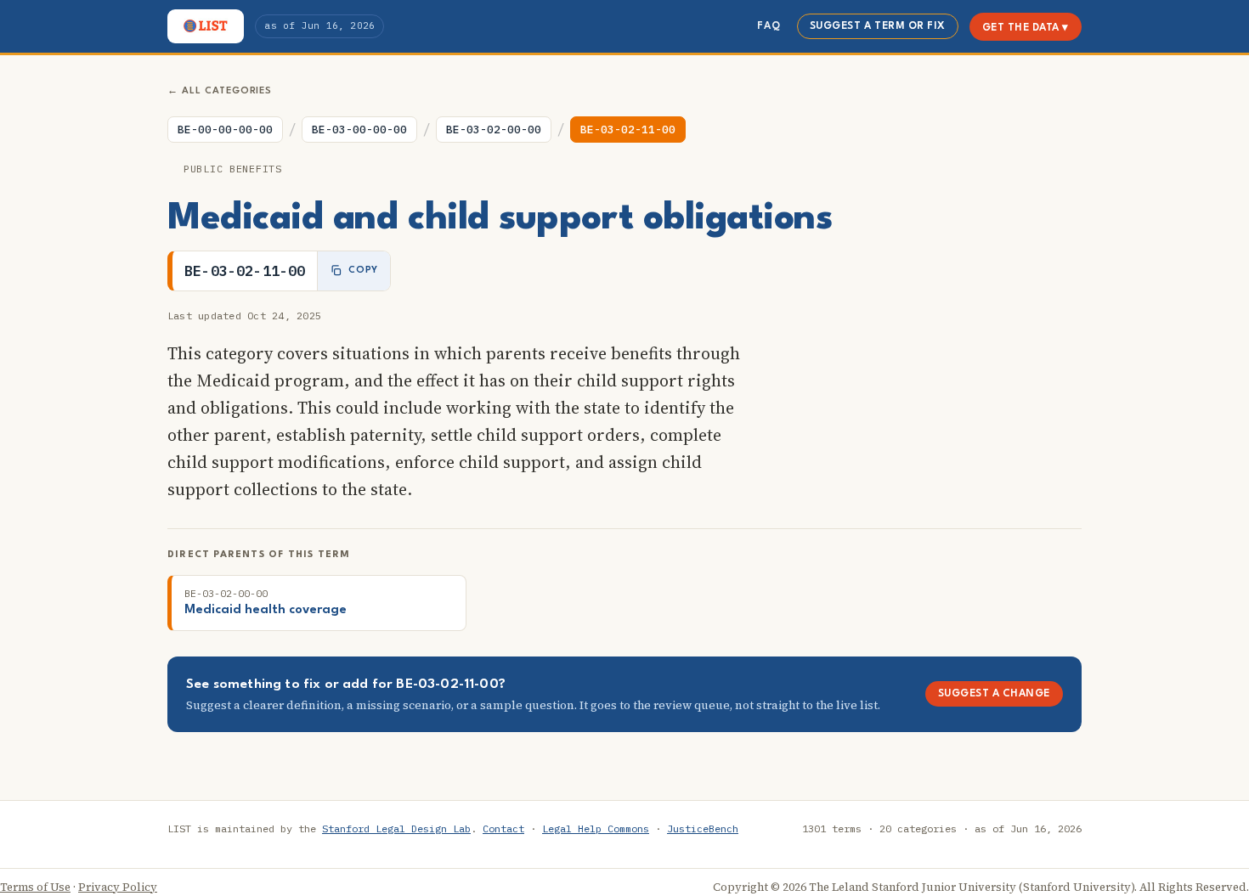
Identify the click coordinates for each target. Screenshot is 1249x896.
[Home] (205, 26)
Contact (503, 828)
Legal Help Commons (595, 828)
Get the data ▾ (1025, 28)
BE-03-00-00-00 (359, 129)
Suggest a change (994, 694)
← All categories (219, 91)
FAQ (768, 26)
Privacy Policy (117, 887)
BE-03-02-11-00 (627, 129)
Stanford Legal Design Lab (396, 828)
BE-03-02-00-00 (493, 129)
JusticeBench (702, 828)
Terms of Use (35, 887)
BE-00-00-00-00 (225, 129)
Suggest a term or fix (878, 26)
